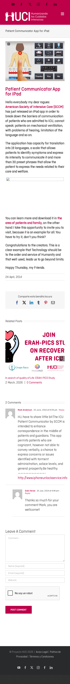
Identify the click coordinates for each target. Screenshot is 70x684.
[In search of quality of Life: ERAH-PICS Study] (35, 330)
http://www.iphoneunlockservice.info (42, 478)
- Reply (60, 410)
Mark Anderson (25, 410)
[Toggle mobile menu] (63, 14)
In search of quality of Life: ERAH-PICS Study (30, 378)
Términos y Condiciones (41, 656)
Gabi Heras (30, 490)
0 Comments (34, 382)
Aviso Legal (42, 651)
